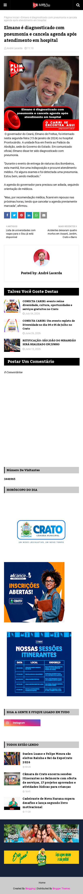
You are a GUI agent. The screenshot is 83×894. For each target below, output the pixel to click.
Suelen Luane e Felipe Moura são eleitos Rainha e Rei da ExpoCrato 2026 (47, 758)
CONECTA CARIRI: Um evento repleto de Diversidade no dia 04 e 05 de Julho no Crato (49, 325)
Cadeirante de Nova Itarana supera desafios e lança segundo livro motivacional (49, 803)
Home (42, 882)
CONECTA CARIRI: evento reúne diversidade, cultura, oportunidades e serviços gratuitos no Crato (47, 305)
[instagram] (22, 722)
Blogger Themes (61, 888)
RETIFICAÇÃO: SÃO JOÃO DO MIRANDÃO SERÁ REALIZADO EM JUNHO (49, 343)
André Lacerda (15, 48)
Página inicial (11, 17)
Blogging (30, 888)
